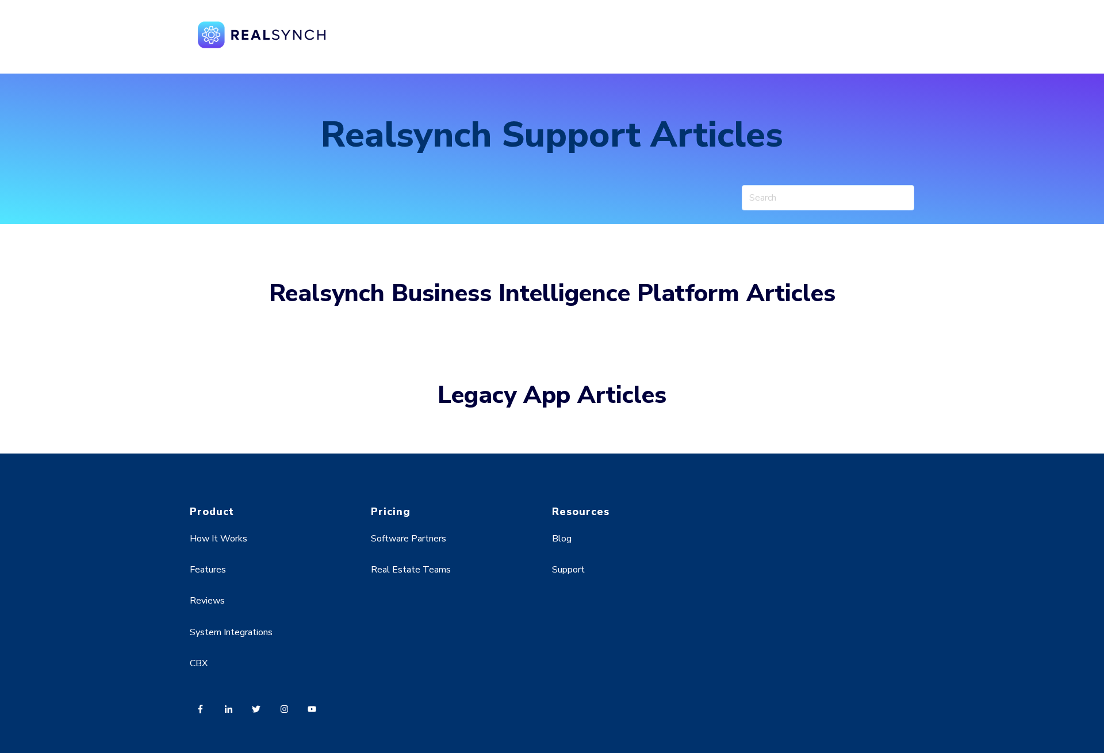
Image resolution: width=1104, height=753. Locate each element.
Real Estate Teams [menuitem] (411, 569)
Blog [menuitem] (562, 538)
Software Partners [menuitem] (408, 538)
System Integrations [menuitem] (231, 632)
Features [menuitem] (208, 569)
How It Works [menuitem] (218, 538)
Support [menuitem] (568, 569)
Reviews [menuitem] (207, 600)
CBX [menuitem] (199, 663)
